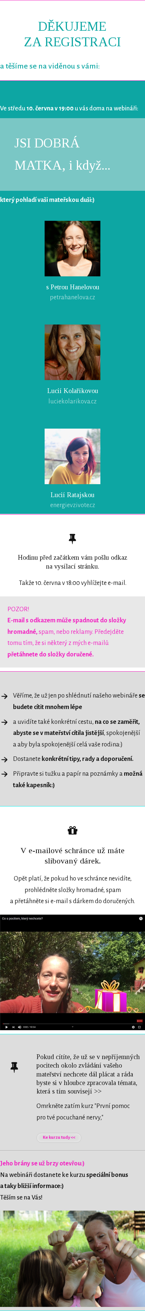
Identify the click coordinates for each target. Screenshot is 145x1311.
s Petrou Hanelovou (72, 287)
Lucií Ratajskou (72, 495)
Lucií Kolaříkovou (72, 391)
